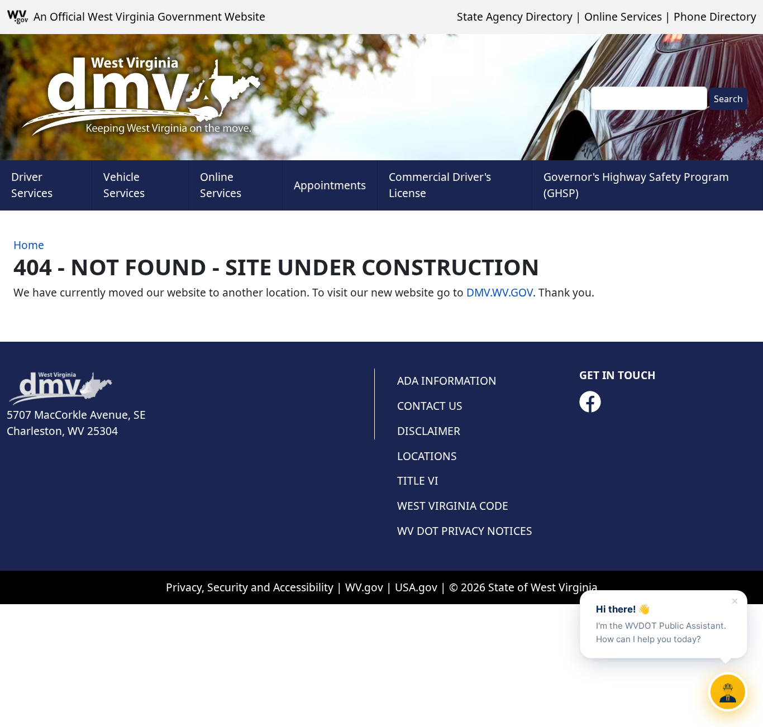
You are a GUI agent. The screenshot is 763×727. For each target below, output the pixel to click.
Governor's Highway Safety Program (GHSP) (636, 184)
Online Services (623, 16)
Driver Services (32, 184)
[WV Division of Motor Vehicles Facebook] (589, 402)
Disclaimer (428, 430)
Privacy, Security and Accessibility (249, 587)
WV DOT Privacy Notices (464, 530)
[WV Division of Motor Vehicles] (141, 97)
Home (28, 244)
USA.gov (416, 587)
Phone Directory (715, 16)
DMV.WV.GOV (499, 292)
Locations (427, 455)
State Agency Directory (515, 16)
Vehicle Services (124, 184)
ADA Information (447, 380)
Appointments (330, 185)
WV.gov (364, 587)
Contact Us (429, 405)
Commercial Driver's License (440, 184)
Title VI (417, 480)
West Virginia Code (452, 505)
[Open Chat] (727, 691)
